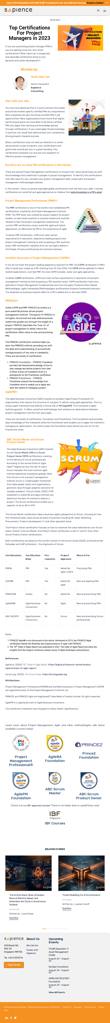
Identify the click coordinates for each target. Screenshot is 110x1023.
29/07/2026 (67, 900)
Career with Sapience (32, 951)
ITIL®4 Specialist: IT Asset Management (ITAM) (59, 952)
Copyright (78, 1007)
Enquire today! (95, 3)
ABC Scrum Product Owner (89, 796)
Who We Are (32, 945)
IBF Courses (55, 823)
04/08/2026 (14, 909)
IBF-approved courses (38, 805)
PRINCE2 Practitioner (20, 378)
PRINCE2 (32, 307)
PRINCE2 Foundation (20, 362)
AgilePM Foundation (21, 796)
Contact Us (67, 1007)
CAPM (81, 265)
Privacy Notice (90, 1007)
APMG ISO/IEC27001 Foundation (59, 980)
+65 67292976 (15, 957)
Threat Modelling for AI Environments (81, 895)
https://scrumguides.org (54, 674)
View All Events (57, 992)
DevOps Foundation (59, 967)
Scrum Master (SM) (24, 452)
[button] (13, 918)
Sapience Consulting (18, 1007)
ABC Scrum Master (55, 791)
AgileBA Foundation (55, 759)
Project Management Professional (20, 761)
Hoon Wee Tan (40, 76)
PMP (12, 208)
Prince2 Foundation (89, 755)
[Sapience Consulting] (18, 10)
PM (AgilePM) (65, 406)
